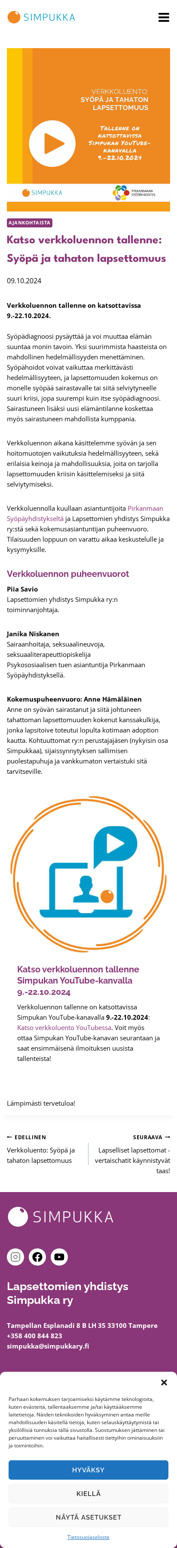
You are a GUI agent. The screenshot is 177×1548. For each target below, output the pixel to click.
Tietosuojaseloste (88, 1537)
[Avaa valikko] (164, 17)
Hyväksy (88, 1470)
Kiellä (88, 1494)
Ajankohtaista (30, 223)
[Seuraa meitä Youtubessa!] (59, 1257)
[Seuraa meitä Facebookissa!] (39, 1257)
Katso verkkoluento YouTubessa (64, 1027)
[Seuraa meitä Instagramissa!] (17, 1257)
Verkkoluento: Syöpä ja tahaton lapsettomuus (41, 1149)
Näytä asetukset (89, 1517)
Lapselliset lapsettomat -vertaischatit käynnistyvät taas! (132, 1154)
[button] (164, 1382)
